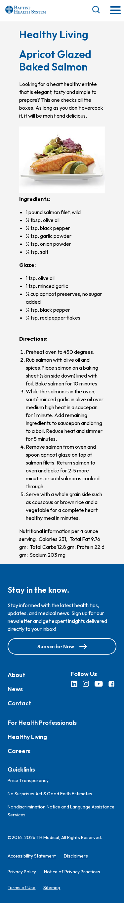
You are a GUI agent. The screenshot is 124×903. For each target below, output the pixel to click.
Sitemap (51, 888)
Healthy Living (27, 737)
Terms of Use (21, 888)
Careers (19, 751)
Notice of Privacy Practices (72, 872)
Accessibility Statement (32, 856)
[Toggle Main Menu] (115, 10)
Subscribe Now (55, 646)
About (16, 675)
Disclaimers (76, 856)
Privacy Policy (22, 872)
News (15, 689)
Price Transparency (28, 781)
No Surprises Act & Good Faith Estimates (50, 794)
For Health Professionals (42, 722)
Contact (19, 703)
